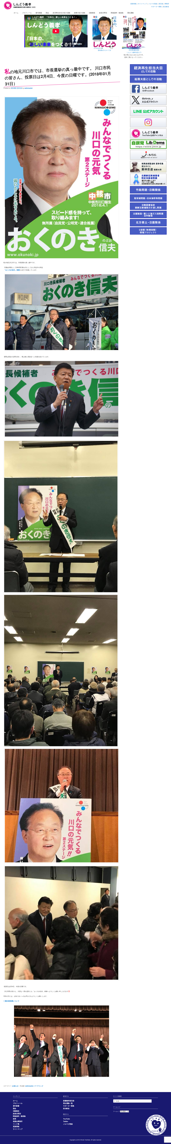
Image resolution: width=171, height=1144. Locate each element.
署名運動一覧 (68, 1103)
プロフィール (27, 13)
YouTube (66, 1119)
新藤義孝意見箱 (68, 1101)
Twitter (65, 1121)
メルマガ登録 (152, 4)
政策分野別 (103, 13)
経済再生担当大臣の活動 (61, 13)
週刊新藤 (39, 13)
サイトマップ (142, 4)
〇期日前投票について (11, 1001)
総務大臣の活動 (79, 13)
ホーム (16, 13)
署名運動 (130, 13)
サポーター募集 (156, 6)
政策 (14, 1119)
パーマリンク (38, 1086)
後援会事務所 (17, 1121)
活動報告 (92, 13)
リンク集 (16, 1124)
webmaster (28, 88)
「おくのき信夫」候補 (12, 270)
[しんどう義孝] (21, 9)
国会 (47, 13)
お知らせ (15, 1086)
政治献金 (166, 6)
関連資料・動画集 (117, 13)
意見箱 (161, 4)
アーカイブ (116, 1111)
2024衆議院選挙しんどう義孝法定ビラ (134, 51)
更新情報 (133, 4)
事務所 (167, 4)
